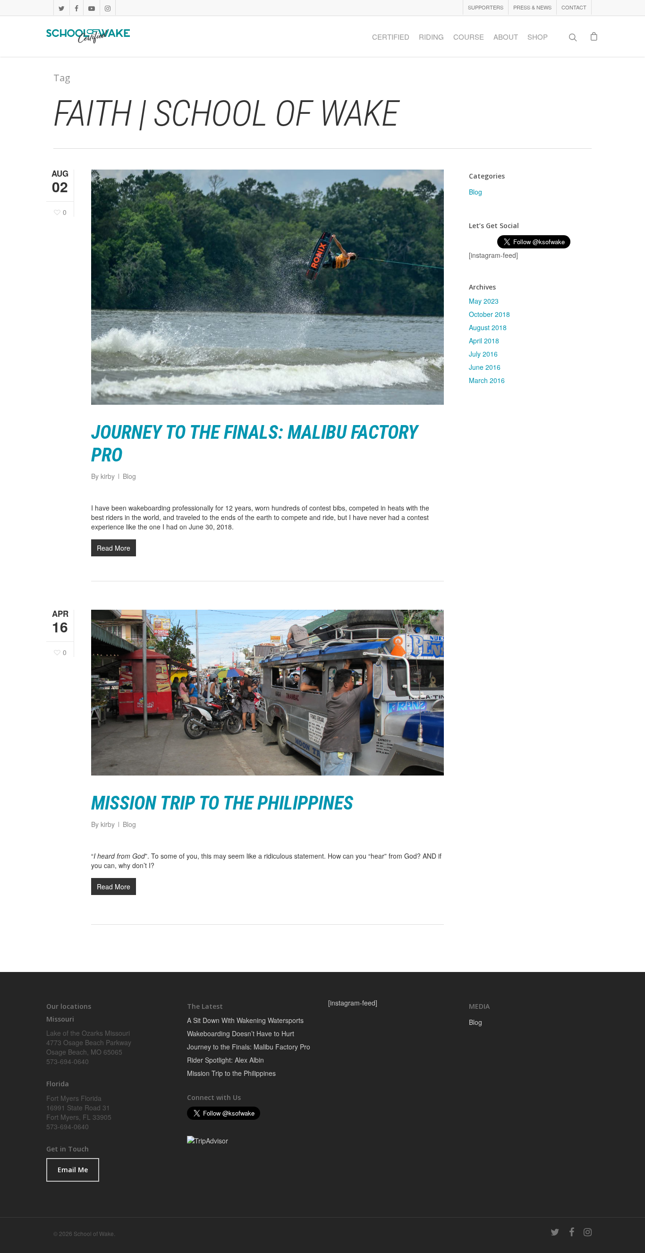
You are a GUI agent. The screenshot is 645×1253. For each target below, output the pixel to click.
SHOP (537, 37)
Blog (129, 476)
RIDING (431, 37)
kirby (108, 476)
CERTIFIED (390, 37)
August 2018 (488, 327)
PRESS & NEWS (532, 7)
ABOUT (505, 37)
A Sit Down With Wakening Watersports (245, 1020)
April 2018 (484, 340)
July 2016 (483, 353)
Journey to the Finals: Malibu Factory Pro (248, 1046)
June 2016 (485, 367)
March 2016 (487, 380)
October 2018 (489, 314)
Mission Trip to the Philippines (222, 803)
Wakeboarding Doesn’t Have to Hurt (240, 1033)
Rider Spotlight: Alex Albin (225, 1060)
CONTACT (573, 7)
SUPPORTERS (485, 7)
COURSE (468, 37)
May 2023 (484, 301)
